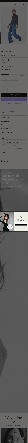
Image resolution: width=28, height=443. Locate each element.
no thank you (21, 226)
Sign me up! (21, 224)
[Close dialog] (27, 212)
